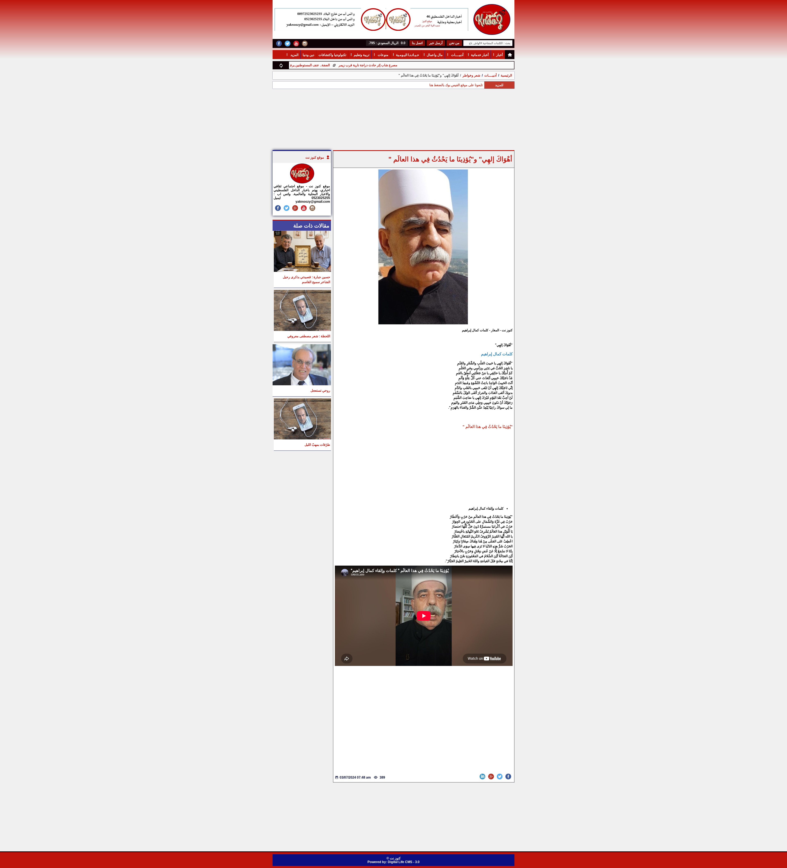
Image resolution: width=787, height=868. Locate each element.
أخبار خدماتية (480, 55)
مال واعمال (435, 55)
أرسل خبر (435, 43)
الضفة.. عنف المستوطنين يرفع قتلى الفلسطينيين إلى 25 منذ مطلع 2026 (325, 65)
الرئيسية (506, 75)
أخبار (499, 55)
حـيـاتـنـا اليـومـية (407, 55)
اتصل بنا (417, 43)
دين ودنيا (308, 55)
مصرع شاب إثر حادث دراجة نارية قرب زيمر (412, 65)
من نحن (454, 43)
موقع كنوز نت (314, 157)
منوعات (382, 55)
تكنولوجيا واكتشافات (332, 55)
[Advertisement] (393, 119)
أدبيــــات (456, 55)
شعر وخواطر (471, 75)
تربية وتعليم (361, 55)
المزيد (294, 55)
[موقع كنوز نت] (302, 182)
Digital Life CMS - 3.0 (404, 862)
